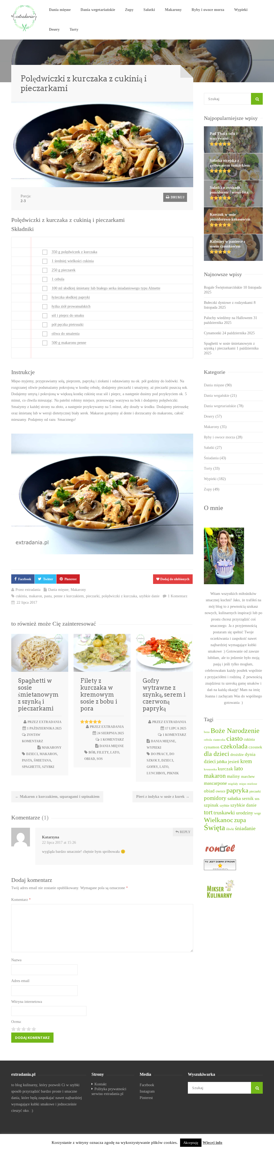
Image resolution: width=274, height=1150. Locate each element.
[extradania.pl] (24, 18)
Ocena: (16, 1022)
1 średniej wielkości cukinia (73, 261)
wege (257, 813)
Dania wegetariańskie (98, 10)
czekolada (234, 746)
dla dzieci (216, 753)
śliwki (230, 829)
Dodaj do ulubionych (174, 579)
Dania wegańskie (220, 396)
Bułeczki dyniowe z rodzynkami (228, 303)
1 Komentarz (177, 596)
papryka (237, 790)
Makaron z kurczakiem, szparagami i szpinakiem (57, 797)
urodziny (244, 812)
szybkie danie (149, 596)
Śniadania (215, 458)
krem (246, 761)
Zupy (129, 10)
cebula (208, 739)
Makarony (173, 10)
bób (92, 752)
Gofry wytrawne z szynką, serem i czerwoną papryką (164, 694)
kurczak (225, 768)
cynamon (211, 747)
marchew (248, 777)
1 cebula (58, 279)
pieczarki (93, 596)
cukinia (21, 596)
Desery (54, 30)
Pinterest (70, 579)
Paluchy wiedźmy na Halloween (228, 318)
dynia (250, 754)
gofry (152, 767)
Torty (74, 30)
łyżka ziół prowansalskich (71, 306)
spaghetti (31, 767)
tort (208, 812)
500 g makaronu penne (69, 343)
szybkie (224, 805)
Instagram (147, 1091)
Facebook (24, 579)
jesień (233, 761)
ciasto (234, 738)
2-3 (23, 201)
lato (114, 752)
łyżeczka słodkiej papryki (71, 297)
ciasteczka (219, 739)
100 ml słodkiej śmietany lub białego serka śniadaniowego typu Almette (106, 288)
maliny (233, 776)
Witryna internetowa (26, 1002)
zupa (240, 820)
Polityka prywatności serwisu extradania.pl (109, 1091)
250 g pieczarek (63, 270)
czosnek (255, 747)
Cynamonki (212, 333)
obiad (89, 759)
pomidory (215, 798)
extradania (32, 590)
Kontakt (100, 1084)
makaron (35, 596)
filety (103, 752)
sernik (248, 798)
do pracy (159, 754)
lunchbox (156, 773)
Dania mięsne (60, 10)
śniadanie (245, 828)
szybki (48, 767)
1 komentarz (112, 739)
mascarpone (215, 783)
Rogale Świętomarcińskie (223, 287)
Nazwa (16, 960)
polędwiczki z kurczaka (119, 596)
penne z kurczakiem (69, 596)
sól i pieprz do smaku (68, 315)
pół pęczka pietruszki (67, 325)
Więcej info (212, 1142)
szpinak (211, 805)
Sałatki (149, 10)
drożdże (237, 754)
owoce (220, 791)
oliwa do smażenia (65, 334)
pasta (48, 596)
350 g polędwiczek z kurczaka (74, 252)
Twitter (48, 579)
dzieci (32, 754)
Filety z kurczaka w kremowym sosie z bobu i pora (98, 694)
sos (100, 759)
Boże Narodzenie (235, 731)
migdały (233, 783)
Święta (214, 827)
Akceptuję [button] (190, 1143)
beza (207, 732)
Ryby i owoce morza (208, 10)
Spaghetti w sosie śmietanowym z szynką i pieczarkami (38, 694)
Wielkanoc (218, 819)
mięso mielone (248, 783)
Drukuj (177, 197)
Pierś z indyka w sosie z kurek (162, 797)
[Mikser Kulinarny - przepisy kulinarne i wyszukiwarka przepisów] (233, 889)
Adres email (20, 981)
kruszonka (210, 769)
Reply (185, 832)
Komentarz (21, 900)
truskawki (224, 812)
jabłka (222, 761)
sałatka (234, 798)
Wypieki (241, 10)
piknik (173, 773)
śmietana (42, 760)
